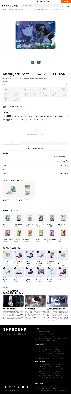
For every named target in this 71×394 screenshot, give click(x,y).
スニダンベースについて (40, 334)
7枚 (30, 119)
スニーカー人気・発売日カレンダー (42, 364)
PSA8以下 (36, 116)
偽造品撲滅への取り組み (50, 331)
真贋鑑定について (47, 347)
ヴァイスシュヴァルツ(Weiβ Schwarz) (59, 156)
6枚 (26, 119)
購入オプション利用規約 (54, 349)
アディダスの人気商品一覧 (40, 375)
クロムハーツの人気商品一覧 (54, 375)
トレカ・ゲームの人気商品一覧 (53, 366)
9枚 (38, 119)
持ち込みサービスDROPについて (42, 351)
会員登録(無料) (65, 1)
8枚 (34, 119)
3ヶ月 (60, 143)
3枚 (15, 119)
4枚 (19, 119)
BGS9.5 (55, 116)
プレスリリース (54, 336)
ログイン (55, 1)
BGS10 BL (42, 116)
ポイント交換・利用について (41, 349)
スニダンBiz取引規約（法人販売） (42, 358)
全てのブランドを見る (50, 380)
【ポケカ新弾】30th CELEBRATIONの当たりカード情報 (47, 388)
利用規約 (36, 355)
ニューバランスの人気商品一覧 (55, 373)
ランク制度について (56, 347)
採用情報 (53, 340)
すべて (8, 116)
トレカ (66, 160)
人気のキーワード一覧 (57, 377)
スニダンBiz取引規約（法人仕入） (53, 355)
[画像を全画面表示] (35, 35)
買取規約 (42, 355)
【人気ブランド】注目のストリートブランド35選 (45, 386)
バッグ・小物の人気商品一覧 (41, 368)
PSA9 (30, 116)
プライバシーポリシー (39, 340)
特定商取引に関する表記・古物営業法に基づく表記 (46, 338)
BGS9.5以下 (61, 116)
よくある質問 (53, 351)
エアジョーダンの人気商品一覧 (52, 371)
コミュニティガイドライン (40, 353)
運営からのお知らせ (61, 353)
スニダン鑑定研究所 (39, 331)
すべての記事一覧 (62, 390)
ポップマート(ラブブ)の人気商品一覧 (43, 377)
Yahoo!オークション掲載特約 (57, 358)
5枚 (23, 119)
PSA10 (25, 116)
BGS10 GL (49, 116)
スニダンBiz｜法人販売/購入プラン (42, 336)
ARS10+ (68, 116)
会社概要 (48, 340)
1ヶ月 (43, 143)
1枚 (8, 119)
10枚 (42, 119)
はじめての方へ (38, 347)
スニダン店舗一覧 (50, 334)
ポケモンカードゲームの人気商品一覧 (57, 368)
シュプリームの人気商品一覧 (41, 373)
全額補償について (51, 353)
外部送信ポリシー (62, 338)
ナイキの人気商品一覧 (39, 371)
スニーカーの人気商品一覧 (57, 364)
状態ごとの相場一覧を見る (35, 148)
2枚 (12, 119)
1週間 (27, 143)
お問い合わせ (61, 351)
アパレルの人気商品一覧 (40, 366)
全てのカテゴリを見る (39, 380)
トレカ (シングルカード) (62, 161)
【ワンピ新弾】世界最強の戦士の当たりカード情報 (46, 390)
